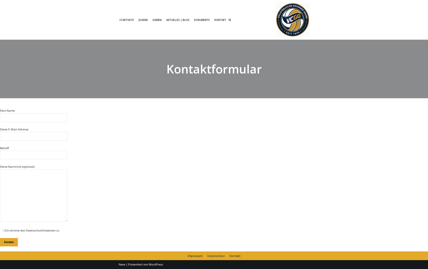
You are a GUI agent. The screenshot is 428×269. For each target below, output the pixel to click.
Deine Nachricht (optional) (17, 167)
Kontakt (220, 20)
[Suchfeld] (230, 20)
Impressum (195, 256)
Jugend (143, 20)
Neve (122, 264)
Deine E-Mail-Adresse (14, 129)
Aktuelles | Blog (177, 20)
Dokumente (202, 20)
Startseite (126, 20)
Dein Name (7, 110)
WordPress (156, 264)
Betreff (4, 148)
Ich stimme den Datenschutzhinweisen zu (32, 230)
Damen (157, 20)
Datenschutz (216, 256)
